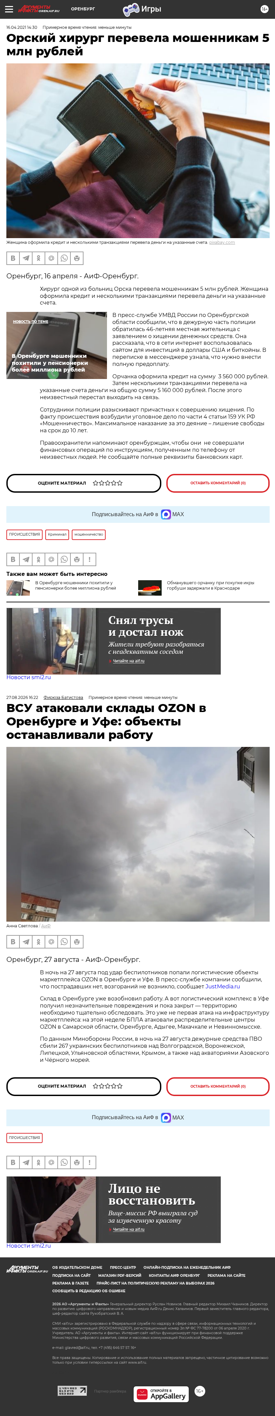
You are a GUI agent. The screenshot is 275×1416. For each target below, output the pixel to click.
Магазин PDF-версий (119, 1275)
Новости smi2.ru (28, 677)
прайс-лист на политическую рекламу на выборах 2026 (155, 1283)
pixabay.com (222, 242)
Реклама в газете (70, 1283)
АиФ (46, 925)
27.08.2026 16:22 (22, 697)
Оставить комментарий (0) (218, 483)
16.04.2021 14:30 (21, 27)
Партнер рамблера (110, 1391)
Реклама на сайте (226, 1275)
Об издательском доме (77, 1267)
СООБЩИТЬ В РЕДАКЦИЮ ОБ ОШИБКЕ (88, 1291)
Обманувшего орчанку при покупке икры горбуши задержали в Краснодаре (210, 585)
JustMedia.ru (223, 986)
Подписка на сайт (71, 1275)
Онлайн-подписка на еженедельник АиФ (187, 1267)
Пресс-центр (123, 1267)
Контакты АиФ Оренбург (174, 1275)
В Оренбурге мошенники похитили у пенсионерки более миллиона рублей (75, 585)
